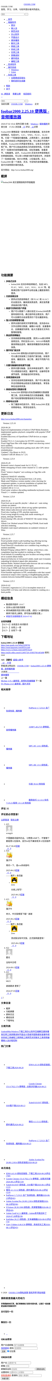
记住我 (12, 1351)
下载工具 (23, 1031)
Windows (15, 70)
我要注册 (17, 94)
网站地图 (41, 1293)
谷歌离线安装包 (18, 78)
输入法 (14, 28)
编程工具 (15, 61)
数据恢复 (39, 1034)
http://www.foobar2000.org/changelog (16, 419)
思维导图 (31, 1034)
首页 (9, 19)
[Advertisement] (26, 1258)
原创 (13, 25)
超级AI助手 (18, 660)
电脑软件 (11, 22)
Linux (13, 72)
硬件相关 (15, 58)
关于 (8, 89)
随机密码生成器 (18, 81)
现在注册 (15, 820)
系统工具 (15, 49)
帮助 (8, 86)
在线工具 (11, 75)
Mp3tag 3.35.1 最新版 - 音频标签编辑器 (18, 681)
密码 (12, 1348)
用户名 (4, 1363)
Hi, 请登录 (5, 94)
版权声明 (33, 1293)
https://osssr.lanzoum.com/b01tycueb (15, 647)
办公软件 (15, 34)
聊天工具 (15, 43)
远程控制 (13, 1040)
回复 (18, 846)
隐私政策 (24, 1293)
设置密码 (5, 1372)
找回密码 (27, 94)
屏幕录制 (15, 55)
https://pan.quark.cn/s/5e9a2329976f (15, 645)
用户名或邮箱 (7, 1345)
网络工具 (15, 46)
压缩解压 (39, 1031)
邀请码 (15, 1375)
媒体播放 (15, 40)
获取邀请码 (6, 1375)
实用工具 (15, 52)
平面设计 (15, 37)
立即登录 (5, 820)
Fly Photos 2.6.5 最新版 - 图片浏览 (15, 684)
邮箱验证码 (6, 1369)
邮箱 (3, 1366)
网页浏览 (15, 31)
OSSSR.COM (29, 4)
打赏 (8, 663)
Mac (9, 1031)
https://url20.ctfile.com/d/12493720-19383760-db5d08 (22, 653)
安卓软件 (11, 64)
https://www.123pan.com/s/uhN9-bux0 (16, 650)
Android (4, 1031)
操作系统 (11, 67)
